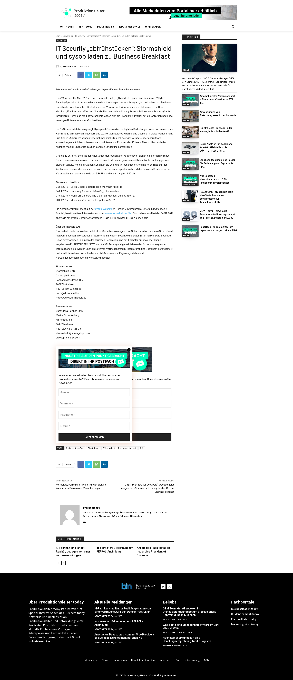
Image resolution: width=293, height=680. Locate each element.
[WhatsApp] (96, 75)
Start (58, 36)
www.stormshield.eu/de (118, 213)
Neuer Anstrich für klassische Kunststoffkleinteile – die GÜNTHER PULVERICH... (216, 147)
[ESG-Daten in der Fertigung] (209, 58)
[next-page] (63, 563)
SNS (141, 448)
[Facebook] (80, 75)
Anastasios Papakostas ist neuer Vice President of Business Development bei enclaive (124, 636)
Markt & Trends (190, 184)
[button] (233, 27)
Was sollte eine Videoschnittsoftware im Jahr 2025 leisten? (191, 626)
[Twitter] (88, 75)
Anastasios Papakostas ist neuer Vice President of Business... (153, 551)
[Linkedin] (104, 75)
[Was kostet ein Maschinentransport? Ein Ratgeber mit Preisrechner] (190, 180)
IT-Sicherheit (109, 448)
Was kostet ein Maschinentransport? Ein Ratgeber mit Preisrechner (214, 179)
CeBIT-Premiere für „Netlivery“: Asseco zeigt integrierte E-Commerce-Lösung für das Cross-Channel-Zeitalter (147, 488)
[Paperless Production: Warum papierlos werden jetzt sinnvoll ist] (190, 231)
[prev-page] (58, 563)
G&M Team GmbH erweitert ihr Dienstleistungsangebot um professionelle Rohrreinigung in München (189, 612)
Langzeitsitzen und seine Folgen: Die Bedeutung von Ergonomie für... (218, 163)
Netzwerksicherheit (127, 448)
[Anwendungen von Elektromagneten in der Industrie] (190, 116)
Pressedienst (69, 66)
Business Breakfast (75, 448)
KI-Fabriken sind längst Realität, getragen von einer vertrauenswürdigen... (73, 551)
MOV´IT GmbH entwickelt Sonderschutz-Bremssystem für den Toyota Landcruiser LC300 (218, 214)
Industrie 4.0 (170, 645)
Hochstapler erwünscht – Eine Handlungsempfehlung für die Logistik (187, 639)
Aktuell (186, 70)
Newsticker (68, 36)
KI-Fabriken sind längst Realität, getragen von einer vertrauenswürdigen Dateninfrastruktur (122, 610)
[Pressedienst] (58, 66)
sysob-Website (103, 208)
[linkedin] (84, 521)
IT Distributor (93, 448)
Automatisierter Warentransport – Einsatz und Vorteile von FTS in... (217, 99)
